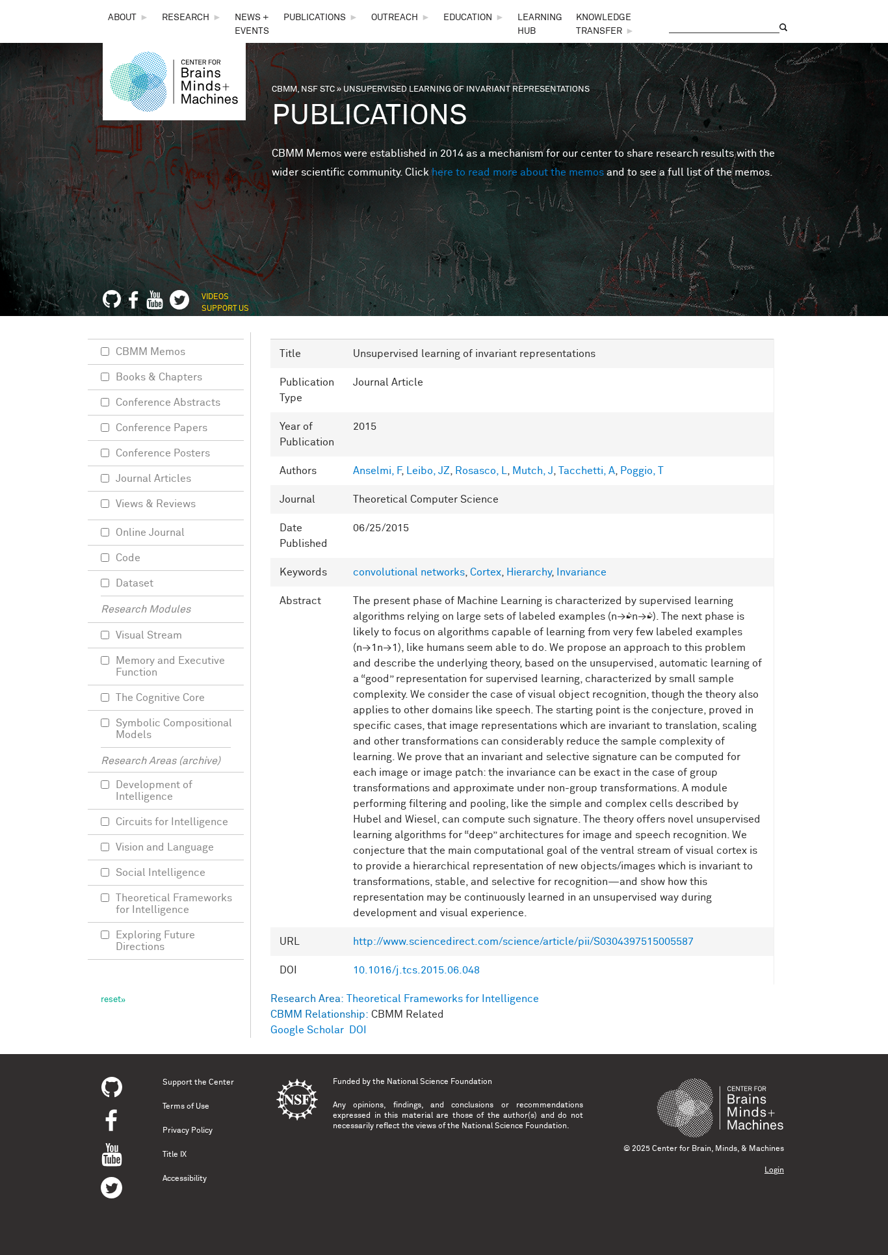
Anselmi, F (377, 471)
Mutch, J (532, 471)
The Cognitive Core (160, 698)
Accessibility (185, 1179)
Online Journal (150, 532)
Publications (314, 17)
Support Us (225, 309)
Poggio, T (642, 471)
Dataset (134, 583)
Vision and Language (165, 847)
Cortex (485, 572)
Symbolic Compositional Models (174, 729)
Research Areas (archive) (160, 761)
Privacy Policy (188, 1131)
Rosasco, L (481, 471)
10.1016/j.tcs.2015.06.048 (416, 970)
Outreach (394, 17)
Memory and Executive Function (170, 666)
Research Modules (145, 609)
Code (128, 558)
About (122, 17)
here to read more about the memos (518, 172)
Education (467, 17)
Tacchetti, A (586, 471)
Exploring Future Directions (155, 941)
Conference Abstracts (168, 402)
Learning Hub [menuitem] (539, 24)
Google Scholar (307, 1030)
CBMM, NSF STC (303, 89)
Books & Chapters (159, 377)
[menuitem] (128, 18)
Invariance (581, 572)
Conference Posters (163, 453)
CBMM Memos (150, 352)
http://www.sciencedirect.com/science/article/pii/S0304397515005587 (523, 941)
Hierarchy (528, 572)
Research (185, 17)
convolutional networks (409, 572)
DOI (358, 1030)
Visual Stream (149, 635)
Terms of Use (186, 1107)
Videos (215, 297)
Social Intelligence (160, 872)
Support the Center (198, 1083)
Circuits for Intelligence (172, 822)
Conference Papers (161, 428)
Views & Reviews (156, 504)
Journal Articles (153, 478)
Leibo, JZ (428, 471)
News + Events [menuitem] (252, 24)
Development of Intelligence (154, 791)
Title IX (175, 1155)
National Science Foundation (439, 1082)
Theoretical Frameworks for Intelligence (442, 999)
